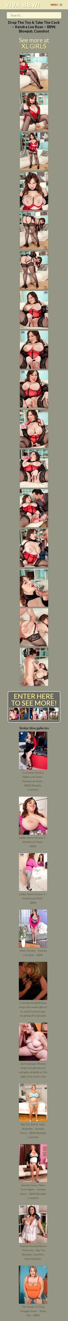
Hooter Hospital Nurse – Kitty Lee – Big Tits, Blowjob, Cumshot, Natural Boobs (33, 1252)
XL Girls (34, 46)
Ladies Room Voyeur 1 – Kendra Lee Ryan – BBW (33, 898)
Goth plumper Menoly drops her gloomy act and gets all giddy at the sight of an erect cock (33, 1070)
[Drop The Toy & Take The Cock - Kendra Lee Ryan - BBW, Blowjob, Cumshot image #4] (34, 209)
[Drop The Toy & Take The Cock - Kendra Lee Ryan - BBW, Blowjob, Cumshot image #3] (34, 169)
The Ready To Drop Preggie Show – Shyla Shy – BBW (33, 1311)
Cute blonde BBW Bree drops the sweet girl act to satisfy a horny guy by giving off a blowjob (33, 1009)
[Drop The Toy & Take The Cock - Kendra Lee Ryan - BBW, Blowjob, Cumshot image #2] (34, 129)
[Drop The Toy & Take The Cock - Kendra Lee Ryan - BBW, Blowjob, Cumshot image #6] (34, 288)
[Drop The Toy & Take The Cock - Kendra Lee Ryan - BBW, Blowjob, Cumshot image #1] (34, 90)
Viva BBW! (22, 4)
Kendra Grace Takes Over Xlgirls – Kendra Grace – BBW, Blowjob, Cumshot (33, 1192)
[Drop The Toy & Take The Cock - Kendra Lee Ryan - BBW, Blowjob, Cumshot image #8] (34, 367)
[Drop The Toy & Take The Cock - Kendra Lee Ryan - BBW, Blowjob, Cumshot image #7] (34, 327)
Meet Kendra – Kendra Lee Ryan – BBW (33, 952)
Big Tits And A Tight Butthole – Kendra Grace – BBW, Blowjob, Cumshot (33, 1131)
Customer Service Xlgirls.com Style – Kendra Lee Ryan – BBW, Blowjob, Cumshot (33, 781)
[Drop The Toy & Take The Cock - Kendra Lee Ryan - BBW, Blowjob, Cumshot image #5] (34, 248)
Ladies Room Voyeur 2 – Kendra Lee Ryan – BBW (33, 842)
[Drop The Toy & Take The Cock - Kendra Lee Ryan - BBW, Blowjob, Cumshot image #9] (34, 407)
